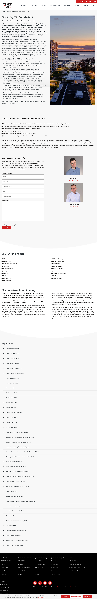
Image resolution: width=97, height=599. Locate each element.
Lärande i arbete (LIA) (7, 571)
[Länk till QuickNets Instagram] (40, 583)
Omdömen (4, 564)
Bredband (21, 564)
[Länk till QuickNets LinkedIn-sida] (50, 583)
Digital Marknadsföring (12, 11)
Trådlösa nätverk (56, 574)
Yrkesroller (3, 574)
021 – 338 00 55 (73, 180)
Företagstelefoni (40, 564)
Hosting (37, 574)
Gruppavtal (54, 561)
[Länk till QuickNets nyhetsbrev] (45, 583)
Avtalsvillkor (72, 561)
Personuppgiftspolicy (75, 564)
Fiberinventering (55, 571)
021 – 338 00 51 (73, 206)
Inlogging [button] (92, 1)
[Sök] (94, 5)
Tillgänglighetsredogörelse (77, 567)
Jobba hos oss (5, 567)
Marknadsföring (39, 567)
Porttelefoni (54, 564)
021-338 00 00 (4, 590)
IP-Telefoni (21, 571)
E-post (20, 574)
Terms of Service (69, 586)
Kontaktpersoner (5, 561)
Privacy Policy (60, 586)
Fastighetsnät (55, 567)
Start (4, 11)
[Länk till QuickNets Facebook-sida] (35, 583)
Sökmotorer (22, 11)
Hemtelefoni (22, 561)
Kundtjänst (82, 1)
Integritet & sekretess (75, 571)
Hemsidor (37, 571)
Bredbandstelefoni (24, 567)
